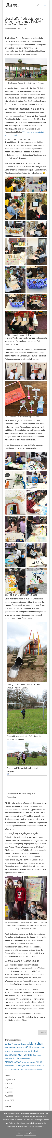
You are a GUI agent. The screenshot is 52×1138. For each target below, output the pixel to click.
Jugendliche (8, 1058)
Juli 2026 (8, 1084)
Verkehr (15, 1066)
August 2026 (10, 1079)
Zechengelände (17, 1051)
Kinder (39, 1061)
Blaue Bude (31, 1062)
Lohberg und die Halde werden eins (24, 1069)
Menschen (36, 1043)
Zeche (25, 1051)
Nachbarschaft (13, 1062)
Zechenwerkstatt (26, 1058)
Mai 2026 (8, 1092)
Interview (39, 1069)
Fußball (23, 1048)
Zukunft (36, 1048)
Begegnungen (14, 1054)
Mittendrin (12, 28)
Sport (35, 1055)
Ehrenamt (9, 1066)
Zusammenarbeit (13, 1047)
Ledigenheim (24, 1065)
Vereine (28, 1054)
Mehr (19, 1133)
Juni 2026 (9, 1088)
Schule (15, 1058)
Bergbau (8, 1044)
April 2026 (9, 1096)
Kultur (29, 1047)
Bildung (24, 1062)
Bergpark (7, 1051)
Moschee (33, 1066)
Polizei (39, 1055)
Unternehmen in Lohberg (20, 1044)
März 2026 (9, 1100)
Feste (42, 1047)
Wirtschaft (33, 1051)
